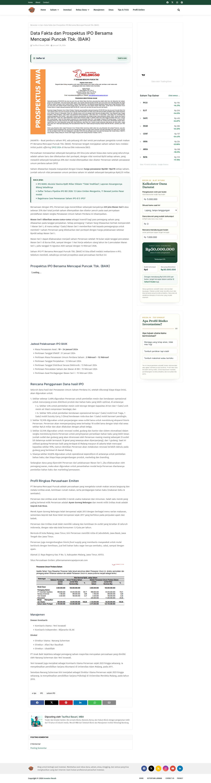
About (38, 2)
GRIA (145, 141)
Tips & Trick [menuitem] (123, 10)
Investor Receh (49, 778)
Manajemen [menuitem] (99, 10)
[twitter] (172, 2)
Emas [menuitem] (111, 10)
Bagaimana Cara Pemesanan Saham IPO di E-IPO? (61, 198)
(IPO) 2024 (56, 147)
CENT (145, 134)
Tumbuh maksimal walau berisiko (158, 358)
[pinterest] (181, 2)
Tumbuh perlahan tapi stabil (156, 351)
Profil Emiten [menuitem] (139, 10)
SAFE (145, 118)
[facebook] (167, 2)
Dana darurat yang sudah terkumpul (158, 217)
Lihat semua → (174, 96)
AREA (145, 149)
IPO (41, 693)
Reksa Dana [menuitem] (81, 10)
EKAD (145, 126)
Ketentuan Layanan (154, 778)
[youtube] (173, 768)
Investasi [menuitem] (67, 10)
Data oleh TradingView (161, 81)
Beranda (33, 25)
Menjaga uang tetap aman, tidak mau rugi (158, 343)
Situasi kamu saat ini (151, 205)
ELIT (145, 110)
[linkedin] (180, 768)
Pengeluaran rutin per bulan (154, 193)
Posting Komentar (38, 748)
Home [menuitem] (43, 10)
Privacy (180, 778)
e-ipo (41, 25)
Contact (46, 2)
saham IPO (51, 693)
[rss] (158, 768)
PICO (145, 103)
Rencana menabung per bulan (155, 231)
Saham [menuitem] (53, 10)
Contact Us (169, 778)
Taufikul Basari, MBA (40, 45)
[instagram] (177, 2)
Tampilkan (122, 58)
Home (30, 2)
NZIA (145, 157)
